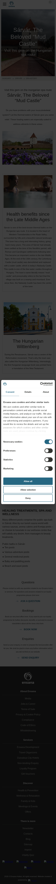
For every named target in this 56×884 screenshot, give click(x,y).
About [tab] (46, 392)
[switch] (49, 450)
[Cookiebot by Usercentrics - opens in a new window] (40, 384)
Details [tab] (28, 392)
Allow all (28, 481)
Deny (28, 498)
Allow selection (28, 489)
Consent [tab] (10, 392)
